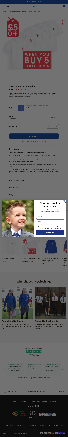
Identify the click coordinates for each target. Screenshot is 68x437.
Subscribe (50, 232)
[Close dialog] (64, 201)
